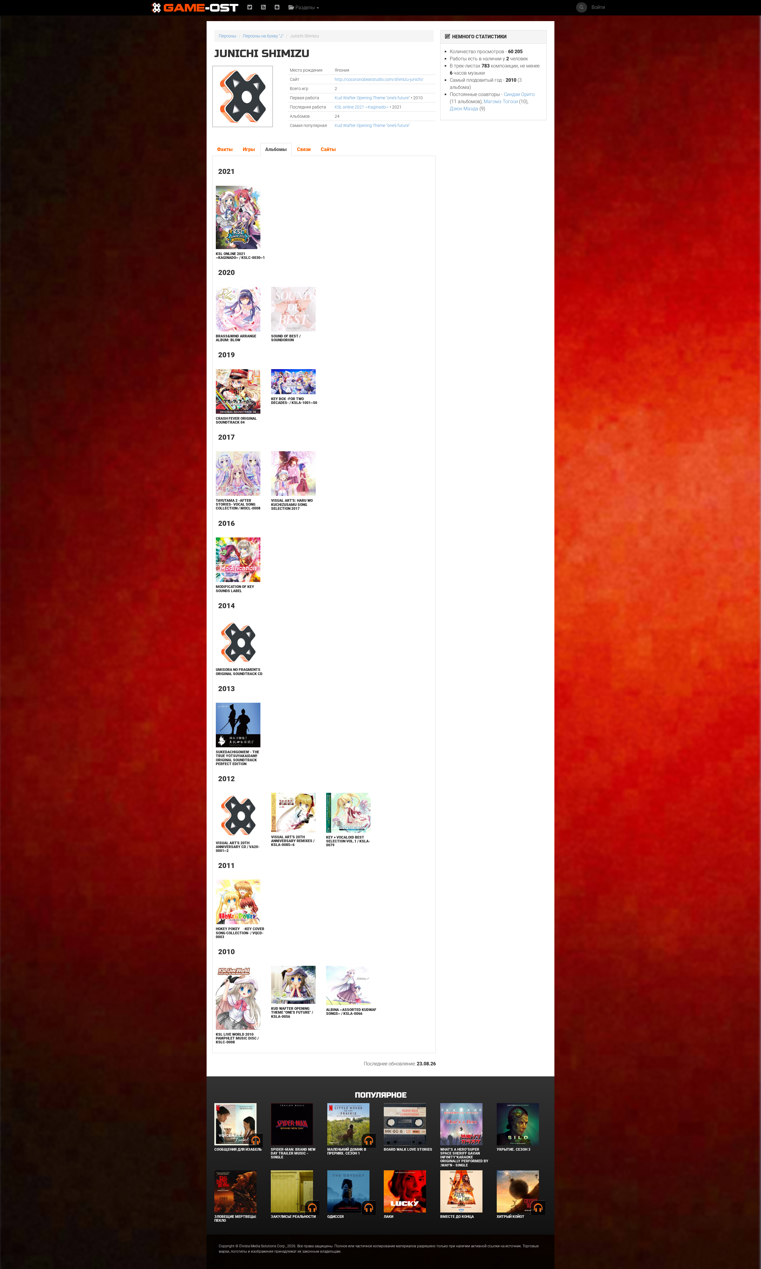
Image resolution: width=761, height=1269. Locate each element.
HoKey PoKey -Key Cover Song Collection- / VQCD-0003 (240, 933)
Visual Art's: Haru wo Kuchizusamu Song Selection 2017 (292, 504)
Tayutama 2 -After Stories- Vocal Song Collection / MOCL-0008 (238, 504)
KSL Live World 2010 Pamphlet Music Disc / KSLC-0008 (237, 1038)
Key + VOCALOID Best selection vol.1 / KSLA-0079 (348, 841)
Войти (598, 7)
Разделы (304, 7)
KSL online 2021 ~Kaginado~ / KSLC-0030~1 (240, 256)
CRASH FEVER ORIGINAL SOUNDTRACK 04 (236, 420)
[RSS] (263, 7)
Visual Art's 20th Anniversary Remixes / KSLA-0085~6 (293, 841)
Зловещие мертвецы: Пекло (235, 1219)
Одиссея (335, 1217)
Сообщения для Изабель (238, 1149)
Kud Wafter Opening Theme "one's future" (372, 97)
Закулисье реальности (293, 1217)
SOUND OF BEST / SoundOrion (286, 338)
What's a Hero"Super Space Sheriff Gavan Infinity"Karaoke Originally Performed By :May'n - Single (464, 1157)
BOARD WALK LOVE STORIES (408, 1149)
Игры (249, 149)
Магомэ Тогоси (501, 101)
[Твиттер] (250, 7)
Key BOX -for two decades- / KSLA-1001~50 (294, 401)
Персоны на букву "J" (263, 36)
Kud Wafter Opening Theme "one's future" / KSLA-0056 (292, 1012)
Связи (304, 149)
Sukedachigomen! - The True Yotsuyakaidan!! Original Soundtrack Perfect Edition (237, 758)
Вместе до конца (457, 1217)
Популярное (380, 1095)
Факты (225, 149)
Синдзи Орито (519, 94)
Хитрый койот (510, 1217)
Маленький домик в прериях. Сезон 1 (346, 1151)
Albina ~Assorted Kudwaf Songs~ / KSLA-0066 (351, 1012)
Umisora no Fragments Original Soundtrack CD (239, 672)
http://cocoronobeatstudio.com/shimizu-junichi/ (379, 79)
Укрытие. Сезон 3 (513, 1149)
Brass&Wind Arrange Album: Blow (236, 338)
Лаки (388, 1217)
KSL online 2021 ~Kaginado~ (362, 107)
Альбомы (276, 149)
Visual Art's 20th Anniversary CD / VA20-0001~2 (238, 847)
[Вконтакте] (277, 7)
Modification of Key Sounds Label (235, 589)
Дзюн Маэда (464, 108)
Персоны (227, 36)
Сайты (328, 149)
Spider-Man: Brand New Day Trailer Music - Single (293, 1153)
